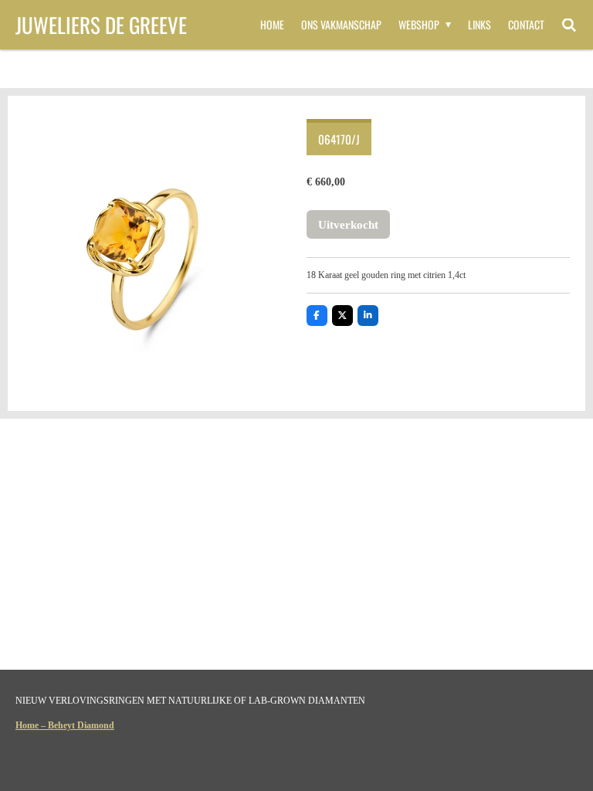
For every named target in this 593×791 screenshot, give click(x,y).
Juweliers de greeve (101, 24)
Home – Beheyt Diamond (64, 725)
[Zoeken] (569, 24)
